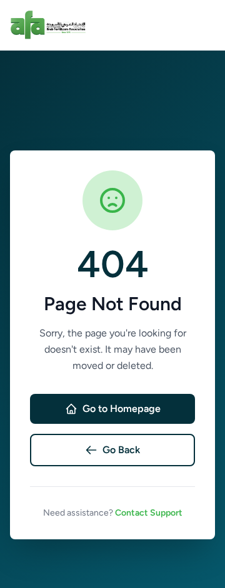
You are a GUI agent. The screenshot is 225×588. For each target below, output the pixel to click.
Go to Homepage (121, 408)
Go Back (121, 450)
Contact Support (148, 512)
